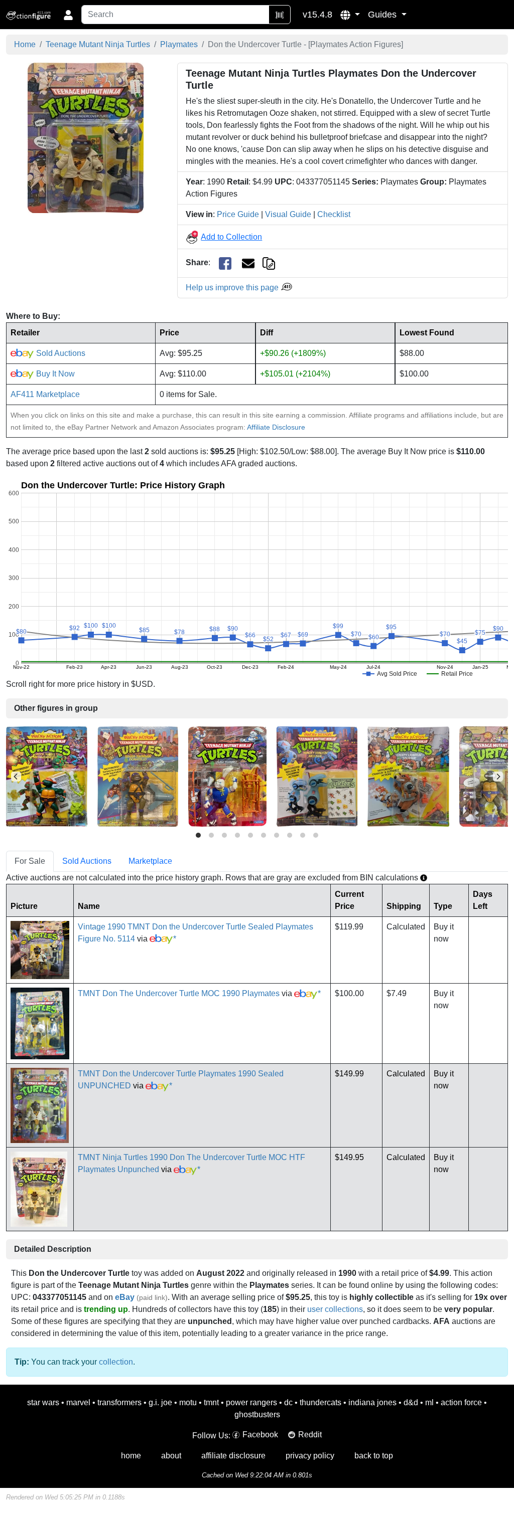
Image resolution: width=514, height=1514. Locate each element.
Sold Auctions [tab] (86, 861)
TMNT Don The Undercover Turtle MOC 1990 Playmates (179, 993)
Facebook (260, 1434)
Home (25, 44)
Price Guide (238, 214)
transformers (119, 1402)
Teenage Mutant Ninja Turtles (98, 44)
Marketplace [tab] (150, 861)
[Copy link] (269, 262)
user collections (335, 1309)
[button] (350, 14)
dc (288, 1402)
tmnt (211, 1402)
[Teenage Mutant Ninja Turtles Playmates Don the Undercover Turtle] (86, 137)
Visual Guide (288, 214)
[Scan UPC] (280, 14)
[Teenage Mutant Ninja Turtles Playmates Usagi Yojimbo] (227, 776)
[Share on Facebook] (225, 263)
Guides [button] (383, 15)
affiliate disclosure (233, 1455)
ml (429, 1402)
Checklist (333, 214)
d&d (411, 1402)
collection (116, 1362)
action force (461, 1402)
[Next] (498, 777)
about (171, 1455)
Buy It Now (54, 373)
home (131, 1455)
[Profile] (68, 15)
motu (188, 1402)
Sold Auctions (59, 353)
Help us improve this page (233, 287)
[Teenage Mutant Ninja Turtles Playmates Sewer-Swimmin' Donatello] (137, 776)
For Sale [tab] (30, 861)
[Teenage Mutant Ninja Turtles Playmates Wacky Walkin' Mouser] (317, 776)
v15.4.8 (317, 15)
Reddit (310, 1434)
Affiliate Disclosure (276, 427)
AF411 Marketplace (45, 394)
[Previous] (16, 777)
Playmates (179, 44)
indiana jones (372, 1402)
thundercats (320, 1402)
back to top (373, 1455)
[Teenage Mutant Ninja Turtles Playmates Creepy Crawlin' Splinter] (408, 776)
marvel (78, 1402)
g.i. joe (160, 1402)
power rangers (251, 1402)
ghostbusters (257, 1414)
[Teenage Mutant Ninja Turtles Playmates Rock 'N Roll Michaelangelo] (46, 776)
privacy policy (310, 1455)
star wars (43, 1402)
